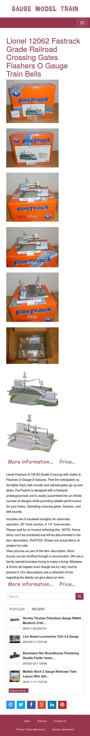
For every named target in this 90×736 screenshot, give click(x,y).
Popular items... (18, 690)
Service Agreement (63, 729)
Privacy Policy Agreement (30, 729)
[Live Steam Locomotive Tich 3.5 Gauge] (15, 640)
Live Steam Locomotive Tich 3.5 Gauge (51, 636)
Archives (42, 721)
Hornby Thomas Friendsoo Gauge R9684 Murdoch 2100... (52, 620)
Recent (38, 609)
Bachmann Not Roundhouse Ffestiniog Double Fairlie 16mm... (51, 655)
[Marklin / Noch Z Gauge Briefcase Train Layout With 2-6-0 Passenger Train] (15, 675)
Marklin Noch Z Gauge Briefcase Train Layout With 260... (50, 673)
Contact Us (60, 721)
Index (27, 721)
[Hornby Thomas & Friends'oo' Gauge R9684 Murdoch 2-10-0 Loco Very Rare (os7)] (15, 622)
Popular (17, 609)
